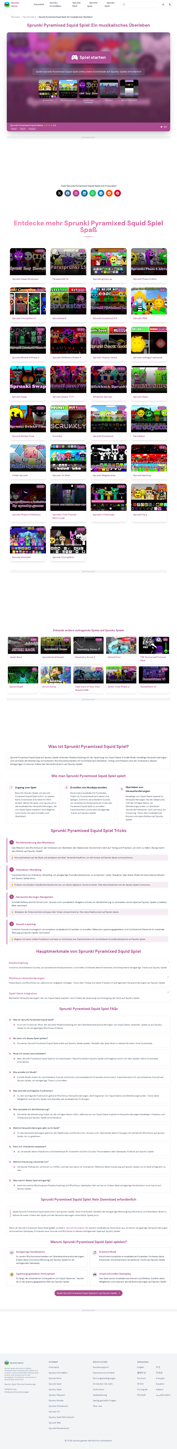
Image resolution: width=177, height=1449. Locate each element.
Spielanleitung (100, 1394)
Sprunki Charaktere (58, 1406)
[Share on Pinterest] (117, 193)
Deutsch (141, 1378)
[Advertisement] (88, 158)
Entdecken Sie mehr (103, 1383)
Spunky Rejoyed (57, 1394)
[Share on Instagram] (76, 193)
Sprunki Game (29, 17)
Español (160, 1383)
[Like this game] (161, 127)
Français (160, 1378)
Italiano (159, 1389)
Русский (141, 1394)
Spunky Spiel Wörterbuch (61, 1417)
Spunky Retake (56, 1400)
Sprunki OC (54, 1411)
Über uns (97, 1406)
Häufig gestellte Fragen (104, 1400)
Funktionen (98, 1389)
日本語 (159, 1372)
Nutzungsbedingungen (104, 1378)
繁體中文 (141, 1372)
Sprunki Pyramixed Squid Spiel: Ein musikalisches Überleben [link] (66, 17)
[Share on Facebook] (67, 193)
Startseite (39, 4)
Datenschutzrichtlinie (103, 1372)
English (140, 1367)
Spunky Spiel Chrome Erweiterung (19, 1384)
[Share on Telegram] (101, 193)
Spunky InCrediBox (55, 4)
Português (142, 1389)
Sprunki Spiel (92, 4)
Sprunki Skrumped (75, 1227)
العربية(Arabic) (163, 1394)
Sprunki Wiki (55, 1422)
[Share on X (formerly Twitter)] (59, 193)
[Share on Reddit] (109, 193)
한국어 (140, 1383)
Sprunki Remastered (59, 1428)
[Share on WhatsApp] (92, 193)
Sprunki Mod (76, 4)
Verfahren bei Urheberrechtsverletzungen (16, 1390)
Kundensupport (101, 1367)
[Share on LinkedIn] (84, 193)
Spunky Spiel (110, 4)
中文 (158, 1367)
